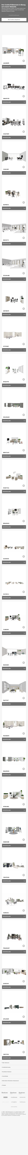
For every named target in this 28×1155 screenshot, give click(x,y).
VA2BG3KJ (6, 913)
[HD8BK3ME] (14, 829)
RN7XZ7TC (6, 240)
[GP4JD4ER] (14, 1006)
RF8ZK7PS (6, 381)
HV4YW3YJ (6, 594)
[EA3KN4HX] (14, 546)
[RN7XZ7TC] (14, 227)
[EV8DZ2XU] (14, 970)
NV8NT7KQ (6, 488)
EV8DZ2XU (6, 983)
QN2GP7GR (6, 98)
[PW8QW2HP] (14, 935)
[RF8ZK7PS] (14, 369)
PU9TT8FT (6, 700)
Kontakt (4, 1085)
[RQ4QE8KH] (14, 722)
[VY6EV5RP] (14, 156)
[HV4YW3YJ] (14, 581)
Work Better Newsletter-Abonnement (10, 1080)
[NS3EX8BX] (14, 652)
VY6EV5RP (6, 169)
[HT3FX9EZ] (14, 333)
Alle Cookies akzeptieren (14, 19)
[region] (14, 11)
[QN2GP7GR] (14, 85)
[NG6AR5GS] (14, 758)
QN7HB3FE (6, 311)
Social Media (5, 1076)
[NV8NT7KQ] (14, 475)
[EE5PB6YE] (14, 192)
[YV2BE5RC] (14, 616)
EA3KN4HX (6, 558)
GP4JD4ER (6, 1019)
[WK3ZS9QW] (14, 404)
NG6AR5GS (6, 771)
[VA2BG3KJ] (14, 899)
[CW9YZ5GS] (14, 864)
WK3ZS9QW (6, 417)
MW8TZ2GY (6, 452)
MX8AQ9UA (6, 523)
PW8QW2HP (6, 948)
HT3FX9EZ (6, 346)
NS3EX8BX (6, 665)
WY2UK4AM (6, 275)
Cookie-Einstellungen (14, 15)
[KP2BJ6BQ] (14, 793)
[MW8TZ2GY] (14, 439)
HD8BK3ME (6, 842)
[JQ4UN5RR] (14, 50)
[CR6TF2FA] (14, 1041)
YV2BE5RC (6, 629)
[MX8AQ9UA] (14, 510)
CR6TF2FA (6, 1054)
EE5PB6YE (6, 204)
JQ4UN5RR (6, 63)
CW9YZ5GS (6, 877)
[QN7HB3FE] (14, 298)
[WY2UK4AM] (14, 262)
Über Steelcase (5, 1062)
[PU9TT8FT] (14, 687)
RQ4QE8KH (6, 735)
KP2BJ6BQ (6, 806)
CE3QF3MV (6, 134)
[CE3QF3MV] (14, 121)
